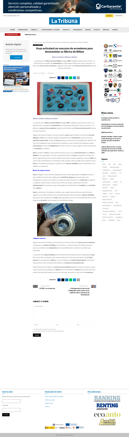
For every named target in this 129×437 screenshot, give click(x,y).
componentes (106, 170)
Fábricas (34, 30)
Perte (111, 193)
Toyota (104, 214)
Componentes (77, 30)
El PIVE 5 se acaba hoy (47, 288)
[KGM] (115, 67)
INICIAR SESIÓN (118, 15)
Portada (35, 42)
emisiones (105, 173)
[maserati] (106, 77)
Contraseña (5, 405)
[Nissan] (115, 82)
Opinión (114, 30)
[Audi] (110, 48)
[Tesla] (120, 97)
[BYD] (120, 48)
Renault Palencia (107, 199)
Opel (116, 190)
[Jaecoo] (120, 62)
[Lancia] (106, 72)
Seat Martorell (106, 205)
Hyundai (115, 182)
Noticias (40, 42)
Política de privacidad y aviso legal (54, 396)
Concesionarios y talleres (51, 30)
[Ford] (120, 57)
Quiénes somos (49, 403)
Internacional (23, 30)
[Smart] (106, 97)
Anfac (104, 164)
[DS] (106, 57)
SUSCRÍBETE (109, 15)
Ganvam (112, 179)
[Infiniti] (115, 62)
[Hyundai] (110, 62)
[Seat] (107, 92)
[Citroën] (106, 52)
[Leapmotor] (115, 72)
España (12, 30)
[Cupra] (110, 52)
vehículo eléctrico (107, 217)
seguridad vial (118, 205)
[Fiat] (115, 57)
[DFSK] (120, 52)
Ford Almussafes (112, 176)
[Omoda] (120, 82)
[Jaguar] (105, 67)
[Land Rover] (110, 72)
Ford (103, 176)
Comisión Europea (114, 167)
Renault (113, 196)
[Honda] (106, 62)
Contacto (47, 406)
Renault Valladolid (107, 202)
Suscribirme (17, 57)
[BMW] (115, 48)
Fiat (120, 173)
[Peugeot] (110, 87)
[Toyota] (108, 102)
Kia (121, 182)
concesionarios (117, 170)
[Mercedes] (115, 77)
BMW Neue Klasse (30, 34)
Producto (66, 30)
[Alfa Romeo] (106, 48)
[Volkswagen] (113, 102)
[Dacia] (115, 52)
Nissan (112, 187)
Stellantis (105, 208)
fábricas (104, 179)
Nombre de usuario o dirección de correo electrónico (16, 396)
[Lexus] (120, 72)
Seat (117, 202)
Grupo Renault (106, 182)
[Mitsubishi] (110, 82)
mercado (115, 185)
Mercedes (105, 187)
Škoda (118, 220)
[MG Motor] (120, 77)
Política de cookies (50, 400)
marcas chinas (106, 185)
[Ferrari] (110, 57)
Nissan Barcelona (107, 190)
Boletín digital (13, 44)
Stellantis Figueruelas (108, 211)
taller (120, 211)
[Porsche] (115, 87)
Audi (109, 164)
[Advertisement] (64, 364)
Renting (88, 30)
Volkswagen (119, 217)
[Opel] (106, 87)
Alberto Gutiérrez (39, 73)
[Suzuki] (115, 97)
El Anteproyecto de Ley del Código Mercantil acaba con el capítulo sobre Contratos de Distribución (78, 291)
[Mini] (106, 82)
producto (105, 196)
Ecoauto (97, 30)
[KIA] (119, 67)
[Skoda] (119, 92)
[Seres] (112, 92)
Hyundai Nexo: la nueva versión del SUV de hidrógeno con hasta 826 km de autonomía (112, 126)
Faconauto (114, 173)
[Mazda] (110, 77)
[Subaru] (110, 97)
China (119, 164)
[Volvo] (117, 102)
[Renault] (120, 87)
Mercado (106, 30)
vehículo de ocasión (114, 214)
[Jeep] (110, 67)
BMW (114, 164)
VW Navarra (111, 220)
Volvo (104, 220)
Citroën (104, 167)
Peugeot (117, 193)
